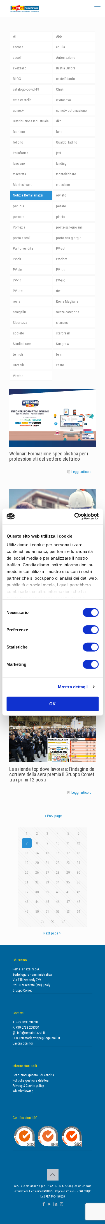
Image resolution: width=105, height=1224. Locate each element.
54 (78, 911)
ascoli (17, 57)
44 (37, 902)
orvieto (61, 195)
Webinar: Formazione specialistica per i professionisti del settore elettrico (48, 456)
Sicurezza (20, 322)
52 (57, 911)
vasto (60, 365)
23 (68, 863)
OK (52, 703)
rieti (59, 291)
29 (68, 872)
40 (57, 892)
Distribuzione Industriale (30, 121)
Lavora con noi (23, 1043)
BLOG (17, 79)
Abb (59, 36)
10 (57, 843)
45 (47, 902)
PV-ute (17, 291)
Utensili (18, 365)
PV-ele (17, 270)
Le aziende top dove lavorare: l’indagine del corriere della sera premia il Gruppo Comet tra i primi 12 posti (52, 774)
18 (78, 853)
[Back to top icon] (53, 1175)
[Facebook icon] (44, 1204)
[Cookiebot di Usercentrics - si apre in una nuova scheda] (75, 516)
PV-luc (60, 270)
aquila (60, 47)
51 (47, 911)
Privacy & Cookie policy (28, 1086)
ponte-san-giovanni (69, 227)
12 (78, 843)
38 (37, 892)
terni (59, 354)
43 (26, 902)
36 (78, 882)
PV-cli (17, 259)
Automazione (65, 57)
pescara (18, 217)
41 (68, 892)
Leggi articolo (81, 472)
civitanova (63, 100)
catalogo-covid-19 (26, 89)
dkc (58, 121)
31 (26, 882)
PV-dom (61, 259)
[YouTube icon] (50, 1204)
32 (37, 882)
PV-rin (17, 280)
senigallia (20, 312)
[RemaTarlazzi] (24, 8)
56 (52, 921)
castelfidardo (65, 79)
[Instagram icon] (61, 1204)
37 (26, 892)
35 (68, 882)
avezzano (20, 68)
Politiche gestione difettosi (31, 1080)
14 (37, 853)
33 (47, 882)
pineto (60, 217)
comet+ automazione (71, 110)
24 (78, 863)
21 (47, 863)
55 (42, 921)
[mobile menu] (97, 8)
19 (26, 863)
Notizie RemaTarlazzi (28, 195)
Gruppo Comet (22, 990)
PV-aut (61, 248)
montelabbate (66, 174)
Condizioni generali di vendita (33, 1075)
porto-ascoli (22, 238)
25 (26, 872)
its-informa (20, 153)
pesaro (61, 206)
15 (47, 853)
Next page (50, 933)
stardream (63, 333)
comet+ (18, 110)
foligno (18, 142)
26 (37, 872)
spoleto (18, 333)
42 (78, 892)
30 (78, 872)
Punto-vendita (23, 248)
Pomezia (19, 227)
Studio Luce (22, 344)
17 (68, 853)
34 (57, 882)
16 (57, 853)
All (15, 36)
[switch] (91, 629)
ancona (18, 47)
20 (37, 863)
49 (26, 911)
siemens (62, 322)
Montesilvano (22, 185)
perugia (18, 206)
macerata (19, 174)
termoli (18, 354)
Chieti (60, 89)
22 (57, 863)
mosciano (63, 185)
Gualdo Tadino (66, 142)
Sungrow (62, 344)
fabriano (19, 132)
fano (59, 132)
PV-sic (60, 280)
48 (78, 902)
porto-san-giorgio (68, 238)
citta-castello (22, 100)
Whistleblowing (23, 1091)
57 (63, 921)
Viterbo (18, 376)
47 (68, 902)
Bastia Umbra (65, 68)
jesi (58, 153)
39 (47, 892)
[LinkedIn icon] (55, 1204)
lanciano (19, 163)
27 (47, 872)
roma (16, 301)
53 (68, 911)
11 (68, 843)
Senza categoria (67, 312)
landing (61, 163)
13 (26, 853)
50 (37, 911)
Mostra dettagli (73, 686)
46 (57, 902)
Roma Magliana (67, 301)
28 (57, 872)
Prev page (54, 816)
